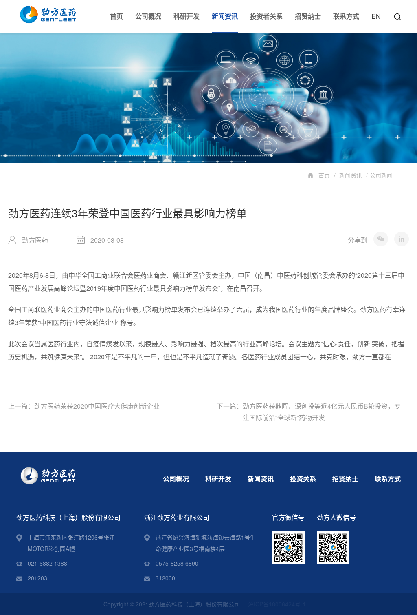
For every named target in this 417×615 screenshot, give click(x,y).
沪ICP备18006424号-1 (277, 604)
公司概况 (148, 16)
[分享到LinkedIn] (401, 239)
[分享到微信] (380, 239)
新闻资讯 (225, 16)
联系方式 (346, 16)
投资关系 (303, 478)
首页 (116, 16)
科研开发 (186, 16)
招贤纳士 (308, 16)
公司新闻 (381, 175)
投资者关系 (266, 16)
